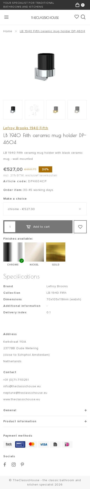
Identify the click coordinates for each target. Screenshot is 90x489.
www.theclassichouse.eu (21, 399)
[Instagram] (14, 464)
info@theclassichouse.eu (22, 386)
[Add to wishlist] (80, 226)
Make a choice (15, 198)
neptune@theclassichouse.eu (25, 393)
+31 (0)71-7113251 (16, 380)
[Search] (83, 17)
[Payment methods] (8, 444)
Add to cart (41, 227)
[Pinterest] (22, 464)
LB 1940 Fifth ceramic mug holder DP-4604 (52, 31)
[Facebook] (5, 464)
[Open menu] (7, 17)
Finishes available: (18, 238)
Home (7, 31)
